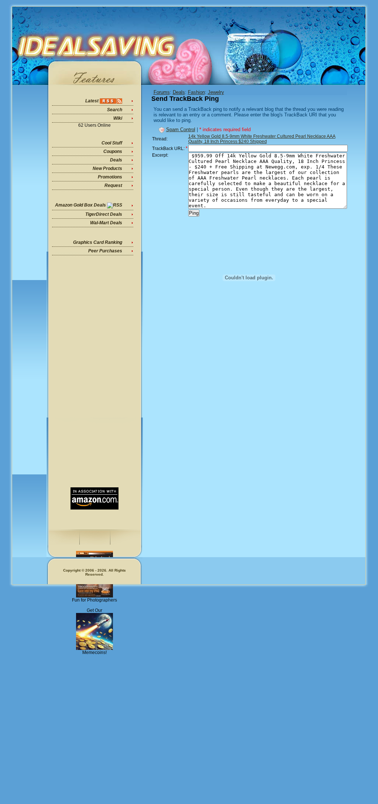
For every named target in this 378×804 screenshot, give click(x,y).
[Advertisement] (94, 371)
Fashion (196, 92)
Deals (116, 160)
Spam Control (180, 129)
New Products (107, 168)
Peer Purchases (105, 250)
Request (113, 185)
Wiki (117, 118)
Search (114, 109)
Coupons (112, 151)
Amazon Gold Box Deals (80, 205)
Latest (92, 100)
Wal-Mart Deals (106, 222)
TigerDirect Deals (103, 214)
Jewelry (216, 92)
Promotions (110, 177)
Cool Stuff (112, 143)
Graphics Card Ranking (97, 242)
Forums (162, 92)
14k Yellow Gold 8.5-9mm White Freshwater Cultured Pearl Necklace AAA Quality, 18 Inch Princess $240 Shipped (262, 139)
